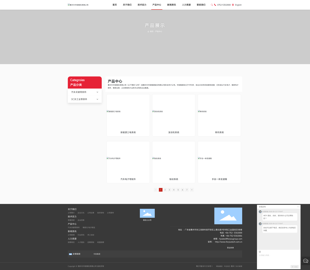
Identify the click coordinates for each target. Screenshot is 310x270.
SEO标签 (239, 266)
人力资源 (186, 4)
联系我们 (201, 4)
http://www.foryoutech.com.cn (228, 241)
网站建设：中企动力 (223, 266)
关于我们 (127, 4)
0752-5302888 (224, 5)
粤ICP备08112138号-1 (204, 266)
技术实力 (142, 4)
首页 (114, 4)
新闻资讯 (171, 4)
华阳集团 (96, 254)
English (238, 5)
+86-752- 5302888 (233, 232)
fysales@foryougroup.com (230, 238)
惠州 (232, 266)
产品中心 (156, 4)
